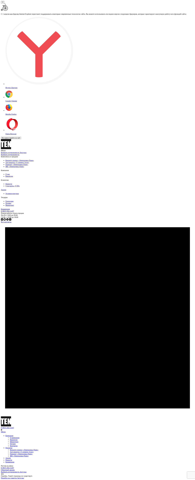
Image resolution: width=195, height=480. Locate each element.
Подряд (8, 203)
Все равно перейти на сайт (11, 138)
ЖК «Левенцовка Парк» (19, 456)
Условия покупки (12, 194)
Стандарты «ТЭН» (12, 186)
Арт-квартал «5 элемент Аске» (22, 452)
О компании (14, 438)
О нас (7, 174)
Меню (3, 432)
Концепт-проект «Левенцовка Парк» (24, 450)
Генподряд (9, 201)
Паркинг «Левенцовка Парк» (21, 454)
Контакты (13, 446)
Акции (3, 190)
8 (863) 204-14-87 (7, 428)
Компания (9, 436)
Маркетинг (9, 205)
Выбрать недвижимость (10, 155)
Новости (8, 184)
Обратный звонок (8, 470)
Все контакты (6, 222)
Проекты (8, 448)
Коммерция (5, 209)
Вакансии (9, 176)
